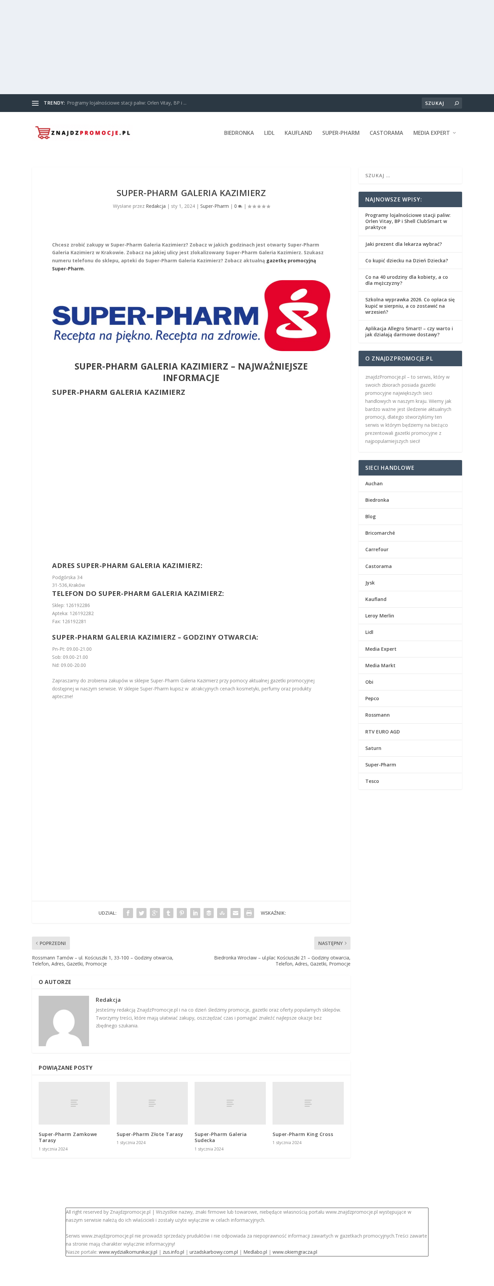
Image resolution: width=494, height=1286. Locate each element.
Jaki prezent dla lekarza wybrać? (403, 244)
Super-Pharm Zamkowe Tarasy (68, 1137)
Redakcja (156, 206)
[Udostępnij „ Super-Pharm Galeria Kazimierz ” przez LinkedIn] (195, 913)
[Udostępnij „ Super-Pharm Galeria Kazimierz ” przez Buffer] (208, 913)
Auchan (374, 483)
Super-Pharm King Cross (303, 1134)
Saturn (373, 748)
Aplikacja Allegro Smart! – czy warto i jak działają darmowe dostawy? (409, 331)
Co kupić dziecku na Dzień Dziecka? (406, 260)
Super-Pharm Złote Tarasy (150, 1134)
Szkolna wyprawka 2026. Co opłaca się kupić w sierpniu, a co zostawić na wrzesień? (410, 305)
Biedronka (239, 133)
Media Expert (431, 133)
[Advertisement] (201, 47)
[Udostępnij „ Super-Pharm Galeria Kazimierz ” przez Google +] (155, 913)
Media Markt (380, 665)
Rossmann (377, 715)
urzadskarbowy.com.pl (214, 1252)
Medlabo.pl (255, 1252)
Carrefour (376, 549)
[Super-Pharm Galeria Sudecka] (230, 1103)
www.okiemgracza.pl (295, 1252)
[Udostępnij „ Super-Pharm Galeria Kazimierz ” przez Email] (235, 913)
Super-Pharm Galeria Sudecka (221, 1137)
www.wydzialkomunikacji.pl (128, 1252)
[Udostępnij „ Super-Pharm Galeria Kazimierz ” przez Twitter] (141, 913)
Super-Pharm (341, 133)
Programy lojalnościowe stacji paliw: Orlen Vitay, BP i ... (127, 103)
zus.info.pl (173, 1252)
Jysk (370, 582)
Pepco (372, 698)
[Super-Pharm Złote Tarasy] (152, 1103)
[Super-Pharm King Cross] (308, 1103)
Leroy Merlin (379, 615)
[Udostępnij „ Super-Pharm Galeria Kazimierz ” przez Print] (249, 913)
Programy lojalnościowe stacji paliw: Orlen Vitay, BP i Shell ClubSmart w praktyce (408, 221)
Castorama (386, 133)
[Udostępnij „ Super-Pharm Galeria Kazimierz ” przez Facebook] (128, 913)
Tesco (372, 781)
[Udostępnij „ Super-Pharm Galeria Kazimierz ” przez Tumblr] (168, 913)
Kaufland (298, 133)
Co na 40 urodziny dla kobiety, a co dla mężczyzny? (406, 280)
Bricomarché (380, 533)
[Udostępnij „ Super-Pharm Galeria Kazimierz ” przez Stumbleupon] (222, 913)
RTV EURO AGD (382, 731)
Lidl (269, 133)
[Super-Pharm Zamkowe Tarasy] (74, 1103)
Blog (370, 516)
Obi (369, 682)
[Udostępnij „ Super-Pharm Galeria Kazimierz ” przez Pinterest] (182, 913)
